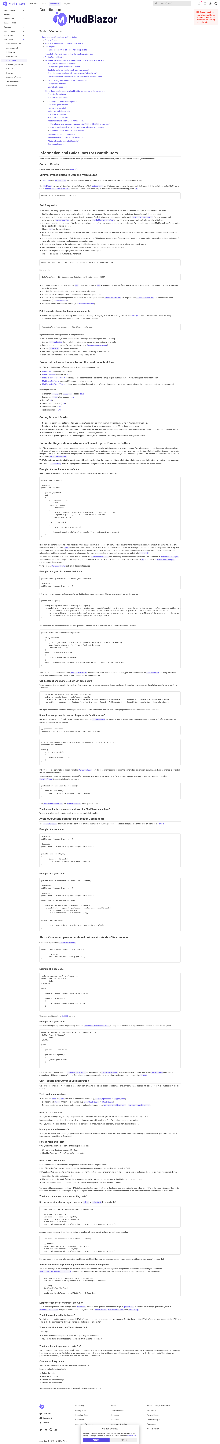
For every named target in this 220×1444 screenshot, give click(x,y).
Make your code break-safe (59, 111)
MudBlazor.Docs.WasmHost (53, 378)
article (161, 824)
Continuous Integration (57, 144)
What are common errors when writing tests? (66, 121)
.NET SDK (46, 180)
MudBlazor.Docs (49, 375)
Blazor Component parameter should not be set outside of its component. (75, 91)
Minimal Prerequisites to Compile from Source (64, 43)
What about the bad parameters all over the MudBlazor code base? (75, 76)
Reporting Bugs (81, 1415)
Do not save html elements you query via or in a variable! (80, 124)
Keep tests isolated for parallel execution (67, 130)
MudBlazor (46, 371)
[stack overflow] (56, 1429)
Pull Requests (50, 47)
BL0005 (65, 1016)
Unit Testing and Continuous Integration (61, 102)
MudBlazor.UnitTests (50, 381)
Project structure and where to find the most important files (69, 54)
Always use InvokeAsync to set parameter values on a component (77, 127)
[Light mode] (210, 3)
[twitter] (41, 1429)
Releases (115, 1415)
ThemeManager (153, 1420)
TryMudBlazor (153, 1415)
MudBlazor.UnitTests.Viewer (53, 384)
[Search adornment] (156, 3)
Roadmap (115, 1420)
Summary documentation (97, 345)
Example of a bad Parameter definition (63, 64)
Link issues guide (59, 300)
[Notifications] (199, 3)
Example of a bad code (57, 84)
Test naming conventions (58, 105)
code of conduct (77, 169)
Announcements (117, 1410)
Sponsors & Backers (119, 1424)
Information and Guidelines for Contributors (59, 37)
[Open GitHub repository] (216, 3)
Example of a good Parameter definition (64, 67)
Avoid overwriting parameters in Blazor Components (66, 80)
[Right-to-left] (205, 3)
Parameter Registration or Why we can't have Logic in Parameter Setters (74, 60)
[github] (51, 1429)
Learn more (131, 1436)
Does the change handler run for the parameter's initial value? (72, 73)
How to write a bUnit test (58, 118)
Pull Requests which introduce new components (67, 50)
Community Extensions (84, 1424)
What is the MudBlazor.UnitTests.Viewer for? (66, 138)
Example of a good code (57, 87)
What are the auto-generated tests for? (63, 141)
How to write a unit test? (58, 114)
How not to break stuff (57, 108)
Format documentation (85, 304)
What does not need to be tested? (62, 134)
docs (69, 375)
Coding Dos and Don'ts (54, 57)
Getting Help (80, 1410)
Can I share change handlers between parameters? (68, 70)
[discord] (46, 1429)
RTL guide (136, 315)
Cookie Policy (153, 1429)
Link (82, 394)
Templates (151, 1424)
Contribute (79, 1420)
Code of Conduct (52, 40)
